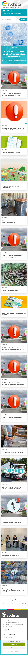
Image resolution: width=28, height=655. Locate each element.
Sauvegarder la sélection (14, 641)
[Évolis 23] (11, 7)
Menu (25, 5)
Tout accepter (14, 644)
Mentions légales (14, 651)
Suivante (24, 604)
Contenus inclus (13, 634)
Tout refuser (14, 648)
